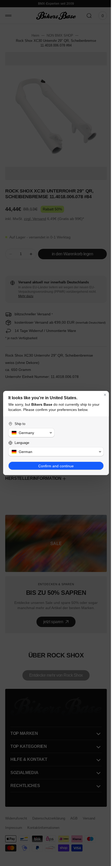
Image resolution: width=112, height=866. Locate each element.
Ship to (20, 424)
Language (22, 443)
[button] (30, 432)
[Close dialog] (101, 395)
